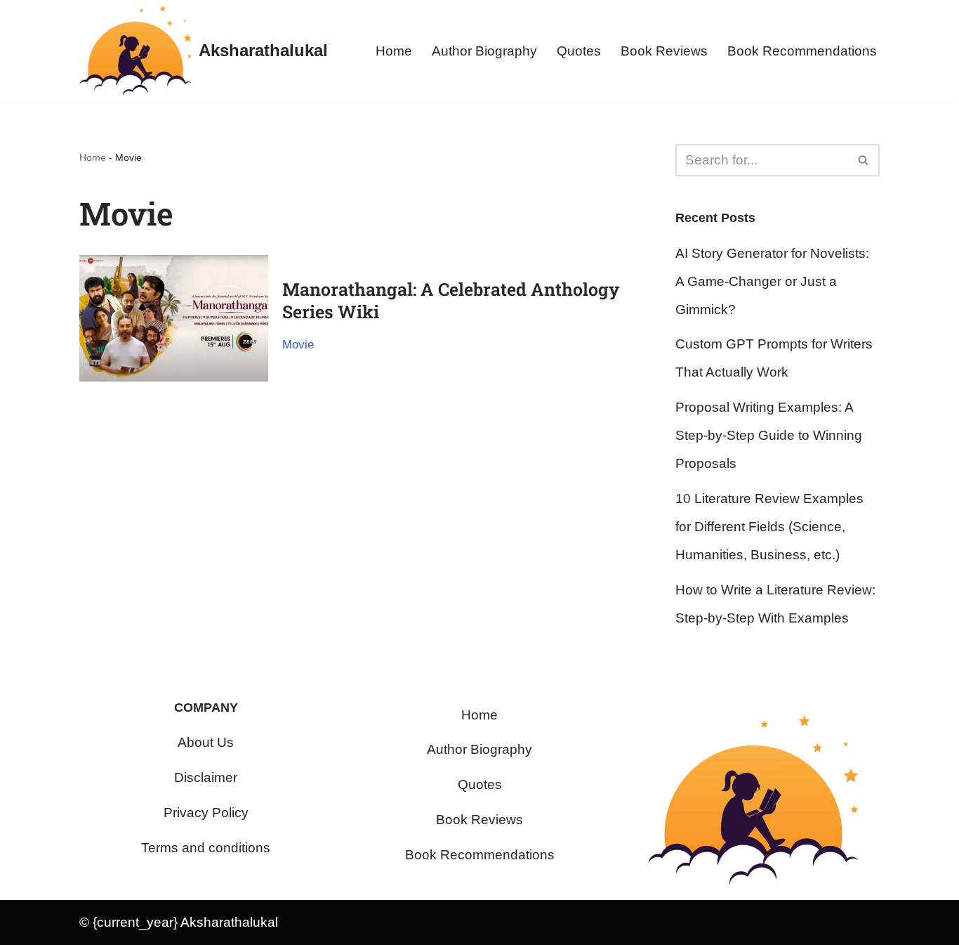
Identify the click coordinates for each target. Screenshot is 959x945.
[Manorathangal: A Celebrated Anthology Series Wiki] (173, 318)
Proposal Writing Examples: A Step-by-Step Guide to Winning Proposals (768, 435)
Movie (298, 344)
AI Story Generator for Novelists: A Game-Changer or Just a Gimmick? (772, 281)
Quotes (579, 51)
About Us (206, 742)
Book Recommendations (802, 51)
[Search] (864, 160)
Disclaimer (205, 777)
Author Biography (484, 51)
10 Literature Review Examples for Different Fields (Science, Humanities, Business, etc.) (769, 526)
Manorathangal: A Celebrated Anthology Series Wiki (450, 301)
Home (394, 51)
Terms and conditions (205, 847)
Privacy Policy (206, 812)
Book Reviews (664, 51)
